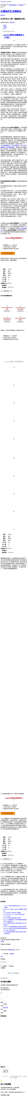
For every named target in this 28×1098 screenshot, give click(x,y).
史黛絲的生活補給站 (11, 11)
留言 (13, 949)
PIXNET (6, 1076)
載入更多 (3, 959)
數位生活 (12, 22)
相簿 (4, 25)
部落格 (5, 27)
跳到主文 (3, 15)
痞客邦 (9, 949)
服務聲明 (16, 1077)
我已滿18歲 (3, 1095)
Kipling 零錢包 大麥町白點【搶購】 (12, 912)
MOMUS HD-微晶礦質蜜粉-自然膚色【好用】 (15, 926)
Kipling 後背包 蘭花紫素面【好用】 (12, 918)
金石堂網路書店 (10, 147)
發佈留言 (3, 967)
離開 (8, 1095)
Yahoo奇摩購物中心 (5, 145)
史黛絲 (2, 941)
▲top (2, 956)
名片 (4, 28)
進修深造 (11, 953)
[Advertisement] (14, 1040)
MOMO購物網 (15, 145)
